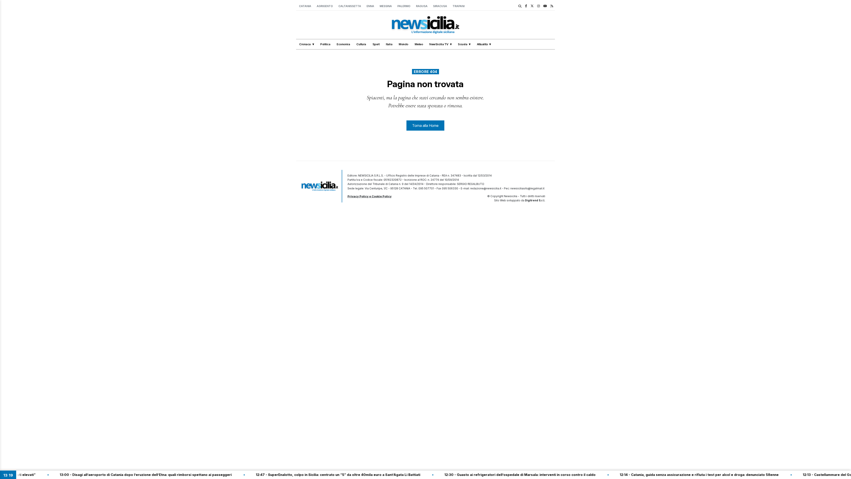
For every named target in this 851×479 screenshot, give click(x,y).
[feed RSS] (551, 6)
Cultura (361, 44)
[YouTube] (545, 6)
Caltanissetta (349, 6)
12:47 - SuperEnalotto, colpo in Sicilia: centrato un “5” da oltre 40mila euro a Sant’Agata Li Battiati (317, 475)
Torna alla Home (425, 125)
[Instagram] (538, 6)
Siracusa (440, 6)
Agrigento (325, 6)
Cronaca (305, 44)
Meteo (419, 44)
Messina (386, 6)
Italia (389, 44)
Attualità (482, 44)
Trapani (459, 6)
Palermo (403, 6)
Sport (376, 44)
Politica (325, 44)
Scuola (462, 44)
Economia (343, 44)
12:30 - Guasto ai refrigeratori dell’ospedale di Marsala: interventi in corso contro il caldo (499, 475)
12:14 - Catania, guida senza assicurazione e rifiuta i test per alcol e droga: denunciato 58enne (678, 475)
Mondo (403, 44)
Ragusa (421, 6)
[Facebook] (526, 6)
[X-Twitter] (532, 6)
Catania (305, 6)
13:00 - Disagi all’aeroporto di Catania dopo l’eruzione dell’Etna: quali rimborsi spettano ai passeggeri (125, 475)
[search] (519, 6)
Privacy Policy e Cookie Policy (369, 196)
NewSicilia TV (438, 44)
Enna (370, 6)
